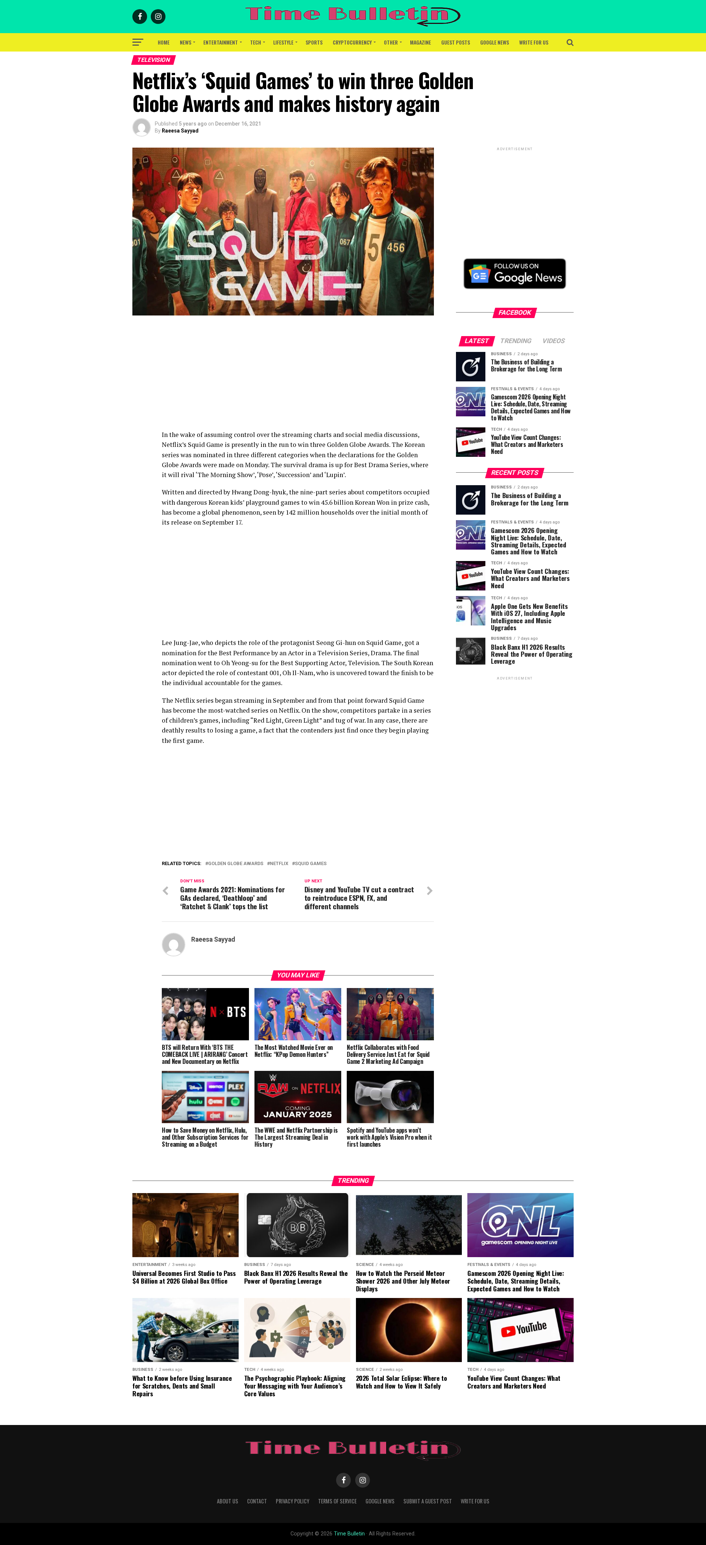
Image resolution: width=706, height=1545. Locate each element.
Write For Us (533, 42)
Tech (255, 42)
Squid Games (311, 863)
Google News (494, 42)
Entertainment (220, 42)
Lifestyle (283, 42)
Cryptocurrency (352, 42)
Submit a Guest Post (427, 1501)
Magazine (420, 42)
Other (391, 42)
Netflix (279, 863)
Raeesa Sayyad (180, 131)
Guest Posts (455, 42)
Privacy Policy (292, 1501)
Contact (257, 1501)
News (185, 42)
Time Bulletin (349, 1534)
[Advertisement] (298, 378)
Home (164, 42)
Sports (314, 42)
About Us (227, 1501)
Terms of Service (337, 1501)
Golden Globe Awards (235, 863)
